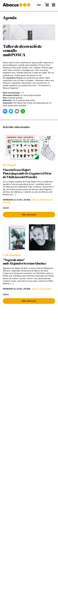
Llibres (6, 294)
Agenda (10, 18)
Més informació (29, 214)
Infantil (6, 207)
